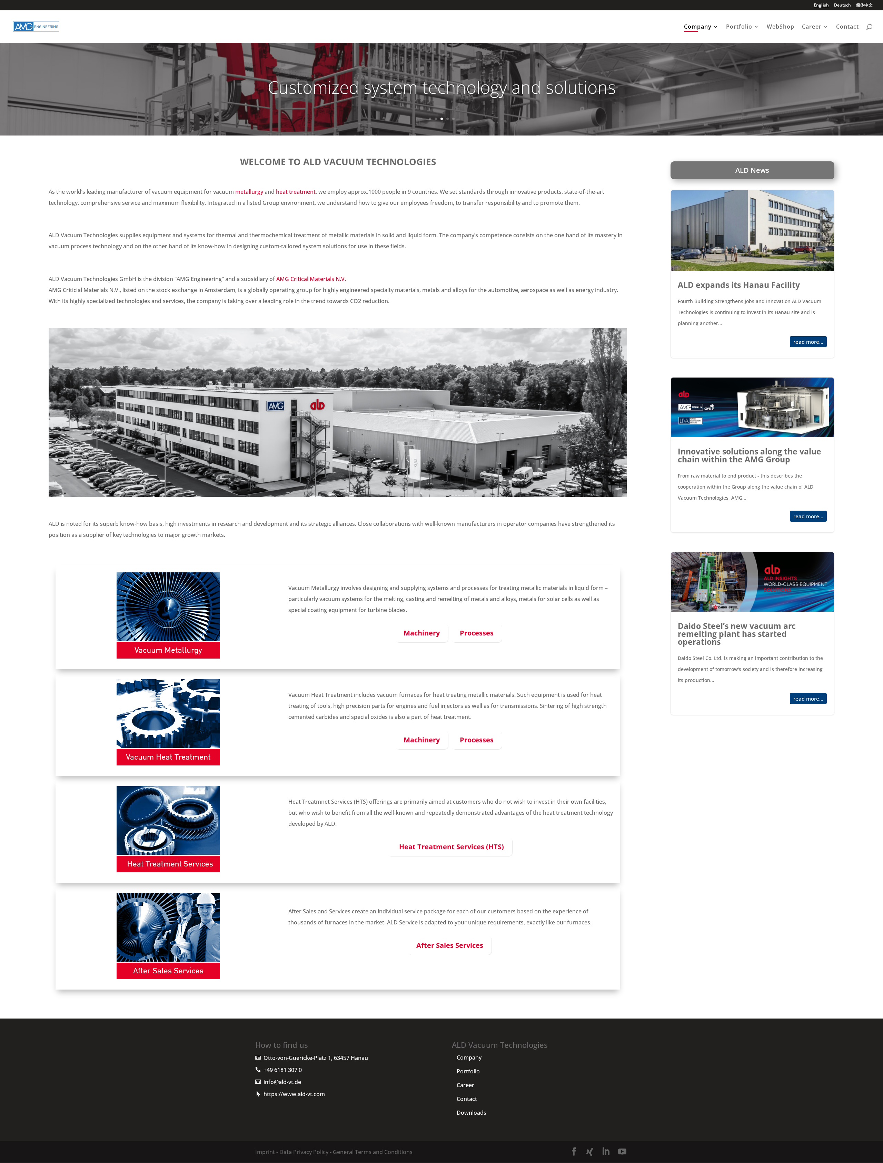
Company (698, 27)
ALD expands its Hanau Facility (752, 274)
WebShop (780, 27)
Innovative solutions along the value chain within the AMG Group (752, 455)
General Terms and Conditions (372, 1152)
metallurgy (249, 191)
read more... (808, 341)
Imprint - (266, 1152)
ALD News (752, 170)
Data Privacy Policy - (304, 1152)
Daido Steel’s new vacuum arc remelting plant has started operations (752, 633)
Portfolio (739, 27)
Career (812, 27)
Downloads (471, 1112)
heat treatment (296, 191)
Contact (847, 27)
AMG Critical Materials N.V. (311, 279)
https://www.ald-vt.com (294, 1094)
